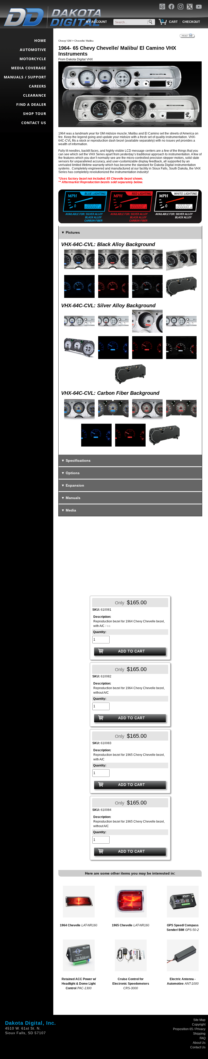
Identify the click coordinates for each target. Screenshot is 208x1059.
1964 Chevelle (70, 925)
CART (173, 22)
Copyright (198, 1024)
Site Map (199, 1020)
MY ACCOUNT (96, 22)
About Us (199, 1043)
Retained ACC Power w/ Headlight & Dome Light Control (79, 983)
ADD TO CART (131, 651)
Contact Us (197, 1047)
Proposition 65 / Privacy (189, 1029)
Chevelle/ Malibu (84, 40)
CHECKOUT (191, 22)
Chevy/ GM (64, 40)
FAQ (202, 1038)
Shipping (199, 1033)
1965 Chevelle (122, 925)
